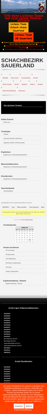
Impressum (21, 91)
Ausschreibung (25, 78)
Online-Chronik (7, 84)
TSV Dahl (8, 267)
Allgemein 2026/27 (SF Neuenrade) (14, 143)
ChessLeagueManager (27, 219)
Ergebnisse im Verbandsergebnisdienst (15, 155)
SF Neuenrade (10, 254)
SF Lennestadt (10, 250)
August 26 (24, 227)
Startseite (5, 78)
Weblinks (24, 84)
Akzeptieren (19, 406)
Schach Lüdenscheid (12, 271)
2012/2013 (5, 207)
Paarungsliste (34, 207)
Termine (5, 134)
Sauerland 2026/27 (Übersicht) (12, 138)
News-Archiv (14, 78)
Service (16, 84)
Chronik (35, 78)
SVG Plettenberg (11, 259)
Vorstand (40, 84)
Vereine (32, 84)
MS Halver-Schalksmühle (13, 263)
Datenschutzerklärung (9, 91)
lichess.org (6, 122)
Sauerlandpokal (8, 191)
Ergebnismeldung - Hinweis (14, 283)
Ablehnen (29, 406)
